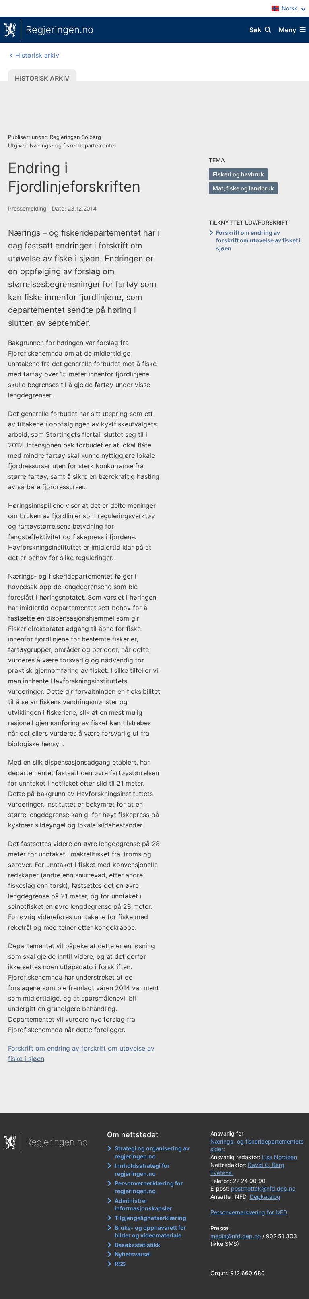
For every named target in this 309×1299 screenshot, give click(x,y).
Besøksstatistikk (137, 1244)
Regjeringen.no (59, 29)
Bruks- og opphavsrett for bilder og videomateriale (150, 1231)
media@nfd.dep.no (235, 1236)
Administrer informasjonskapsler (143, 1204)
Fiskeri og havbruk (238, 174)
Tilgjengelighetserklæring (150, 1217)
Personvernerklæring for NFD (248, 1212)
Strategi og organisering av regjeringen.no (152, 1152)
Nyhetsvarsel (133, 1254)
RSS (120, 1263)
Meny (287, 30)
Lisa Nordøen (279, 1157)
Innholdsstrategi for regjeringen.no (142, 1169)
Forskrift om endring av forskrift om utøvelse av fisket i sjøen (258, 240)
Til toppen (150, 1102)
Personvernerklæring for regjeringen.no (149, 1187)
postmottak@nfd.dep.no (263, 1188)
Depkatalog (265, 1196)
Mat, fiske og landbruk (243, 188)
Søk (255, 30)
